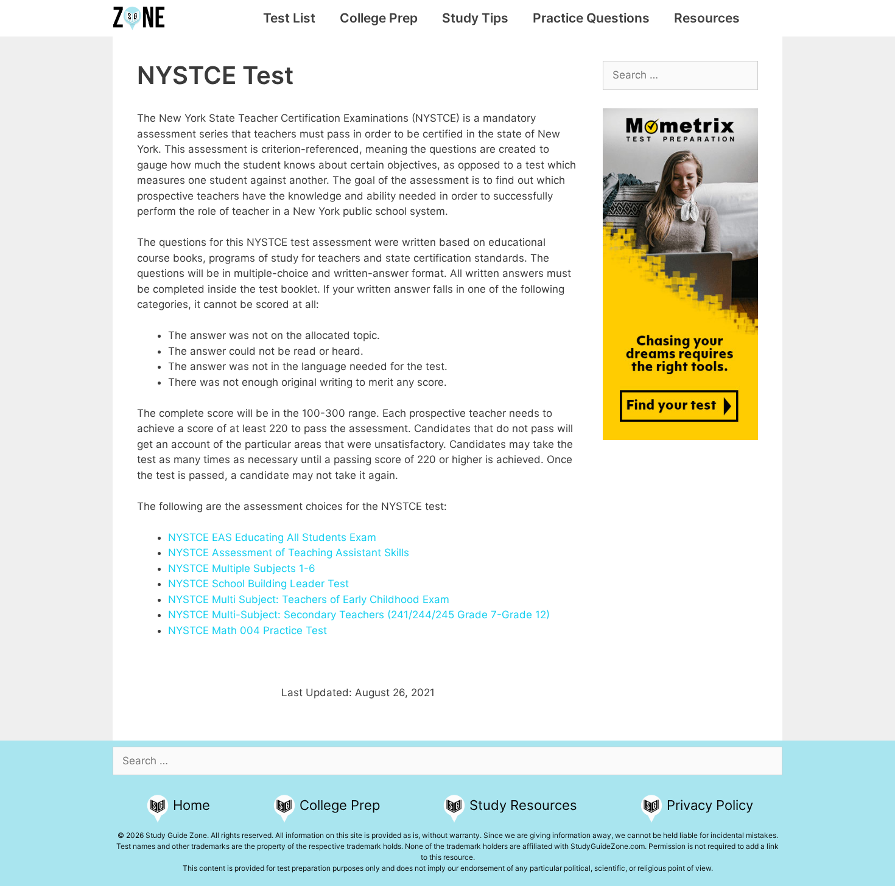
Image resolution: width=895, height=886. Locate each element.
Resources (707, 18)
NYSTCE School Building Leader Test (258, 583)
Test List (289, 18)
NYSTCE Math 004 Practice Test (247, 630)
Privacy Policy (710, 805)
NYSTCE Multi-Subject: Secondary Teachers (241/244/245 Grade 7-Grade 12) (359, 615)
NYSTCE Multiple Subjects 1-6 (241, 568)
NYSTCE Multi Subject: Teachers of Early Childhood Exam (308, 599)
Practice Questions (591, 18)
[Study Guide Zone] (142, 18)
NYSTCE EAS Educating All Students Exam (272, 537)
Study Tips (475, 18)
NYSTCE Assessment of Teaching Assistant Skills (288, 552)
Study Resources (523, 805)
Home (191, 805)
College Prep (379, 18)
